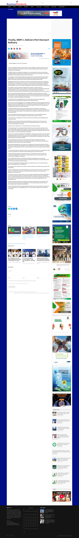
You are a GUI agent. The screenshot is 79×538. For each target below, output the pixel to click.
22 (35, 521)
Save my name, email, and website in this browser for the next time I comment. (22, 280)
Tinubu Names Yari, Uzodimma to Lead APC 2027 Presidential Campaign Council (63, 474)
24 (23, 524)
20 (30, 521)
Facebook (11, 48)
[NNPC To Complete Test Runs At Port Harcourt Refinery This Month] (14, 230)
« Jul (24, 531)
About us (12, 535)
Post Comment (11, 286)
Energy (32, 6)
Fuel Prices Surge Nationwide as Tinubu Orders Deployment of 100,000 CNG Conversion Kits (50, 516)
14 (33, 518)
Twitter (9, 48)
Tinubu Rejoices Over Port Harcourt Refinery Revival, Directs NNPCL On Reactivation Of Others (31, 293)
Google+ (14, 48)
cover (24, 243)
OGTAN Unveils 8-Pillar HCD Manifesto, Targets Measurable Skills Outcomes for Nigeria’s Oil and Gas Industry (61, 451)
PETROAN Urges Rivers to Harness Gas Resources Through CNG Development (63, 444)
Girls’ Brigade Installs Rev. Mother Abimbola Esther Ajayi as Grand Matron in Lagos (14, 259)
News (14, 6)
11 (26, 518)
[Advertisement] (39, 28)
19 (28, 521)
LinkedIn (17, 48)
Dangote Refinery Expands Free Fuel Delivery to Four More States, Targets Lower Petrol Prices (64, 459)
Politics (20, 6)
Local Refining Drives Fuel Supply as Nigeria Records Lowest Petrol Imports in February (49, 511)
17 (23, 521)
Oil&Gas (19, 243)
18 (26, 521)
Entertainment (62, 6)
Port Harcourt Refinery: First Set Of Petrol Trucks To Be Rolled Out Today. (22, 291)
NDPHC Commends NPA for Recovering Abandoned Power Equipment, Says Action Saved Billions (63, 436)
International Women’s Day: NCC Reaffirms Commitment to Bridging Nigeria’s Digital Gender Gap (50, 521)
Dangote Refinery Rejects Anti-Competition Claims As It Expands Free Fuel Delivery (43, 259)
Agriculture (39, 6)
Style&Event (10, 9)
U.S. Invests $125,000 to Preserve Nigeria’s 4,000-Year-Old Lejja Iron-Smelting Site (28, 260)
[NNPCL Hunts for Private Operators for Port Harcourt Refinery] (43, 230)
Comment (10, 270)
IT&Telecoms (46, 6)
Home (10, 6)
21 (33, 521)
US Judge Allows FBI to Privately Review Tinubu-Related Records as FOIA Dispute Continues (63, 481)
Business (26, 6)
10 (23, 518)
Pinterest (20, 48)
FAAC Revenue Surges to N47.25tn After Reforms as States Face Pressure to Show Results (63, 466)
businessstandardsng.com (67, 535)
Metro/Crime (53, 6)
